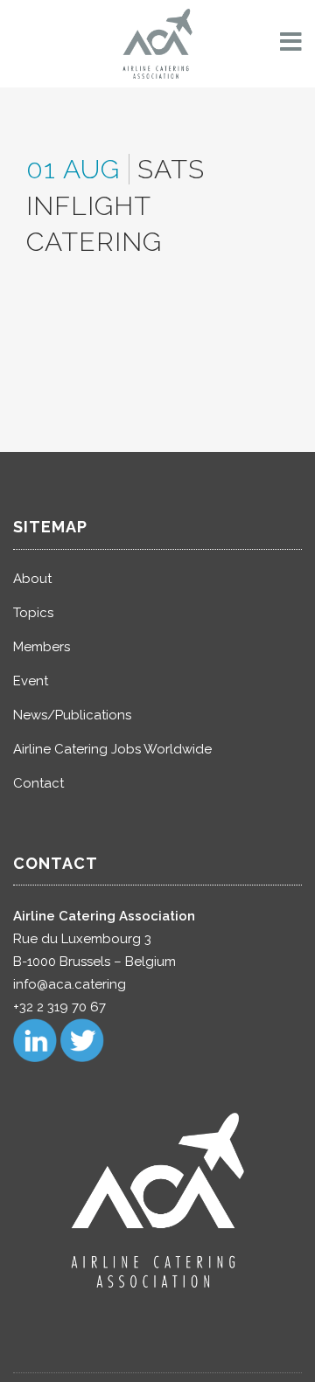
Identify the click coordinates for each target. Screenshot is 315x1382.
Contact (38, 783)
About (32, 579)
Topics (33, 613)
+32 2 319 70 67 (59, 1007)
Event (30, 681)
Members (41, 647)
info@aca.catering (69, 984)
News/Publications (72, 715)
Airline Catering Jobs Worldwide (112, 749)
